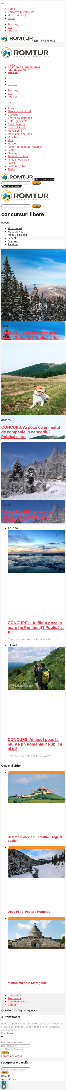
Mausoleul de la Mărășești (27, 983)
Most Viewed (16, 231)
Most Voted (15, 228)
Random (13, 244)
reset (5, 1072)
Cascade (13, 114)
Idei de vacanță (17, 15)
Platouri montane (18, 156)
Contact (12, 1004)
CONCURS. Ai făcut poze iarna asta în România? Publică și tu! (30, 335)
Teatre (11, 169)
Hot (10, 27)
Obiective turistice (21, 11)
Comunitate (15, 995)
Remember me (14, 1049)
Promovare (14, 998)
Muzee (12, 143)
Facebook (7, 1033)
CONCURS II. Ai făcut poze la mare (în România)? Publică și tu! (36, 627)
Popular (12, 30)
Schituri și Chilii (17, 166)
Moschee (13, 137)
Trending (13, 24)
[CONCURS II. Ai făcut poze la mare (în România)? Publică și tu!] (36, 573)
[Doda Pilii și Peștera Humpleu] (36, 878)
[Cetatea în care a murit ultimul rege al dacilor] (36, 803)
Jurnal (11, 18)
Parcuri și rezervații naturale (25, 146)
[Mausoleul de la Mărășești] (36, 949)
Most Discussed (17, 234)
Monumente (15, 130)
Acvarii (12, 108)
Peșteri (12, 150)
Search (36, 183)
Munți (11, 140)
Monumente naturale (20, 133)
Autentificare (9, 1079)
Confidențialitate (18, 1001)
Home (11, 8)
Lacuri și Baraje (17, 127)
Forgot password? (12, 1056)
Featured (13, 241)
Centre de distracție (20, 117)
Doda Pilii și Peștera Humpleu (29, 912)
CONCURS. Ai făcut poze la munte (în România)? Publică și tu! (35, 744)
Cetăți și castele (17, 121)
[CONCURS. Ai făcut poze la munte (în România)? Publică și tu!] (36, 690)
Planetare (13, 153)
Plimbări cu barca (18, 159)
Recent (12, 238)
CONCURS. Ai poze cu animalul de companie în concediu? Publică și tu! (30, 432)
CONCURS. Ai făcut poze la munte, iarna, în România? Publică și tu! (26, 516)
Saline (11, 162)
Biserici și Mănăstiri (19, 111)
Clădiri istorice (16, 124)
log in (5, 1052)
